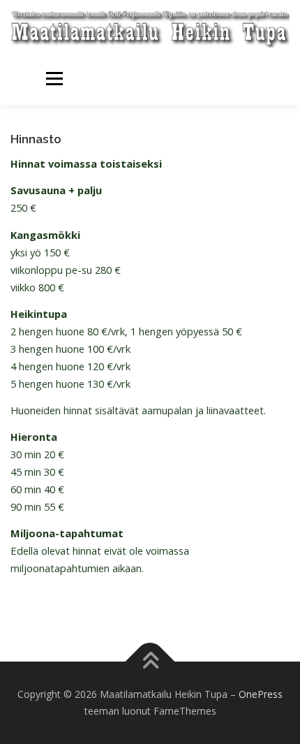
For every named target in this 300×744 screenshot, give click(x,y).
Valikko (54, 79)
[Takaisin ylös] (150, 662)
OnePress (261, 694)
